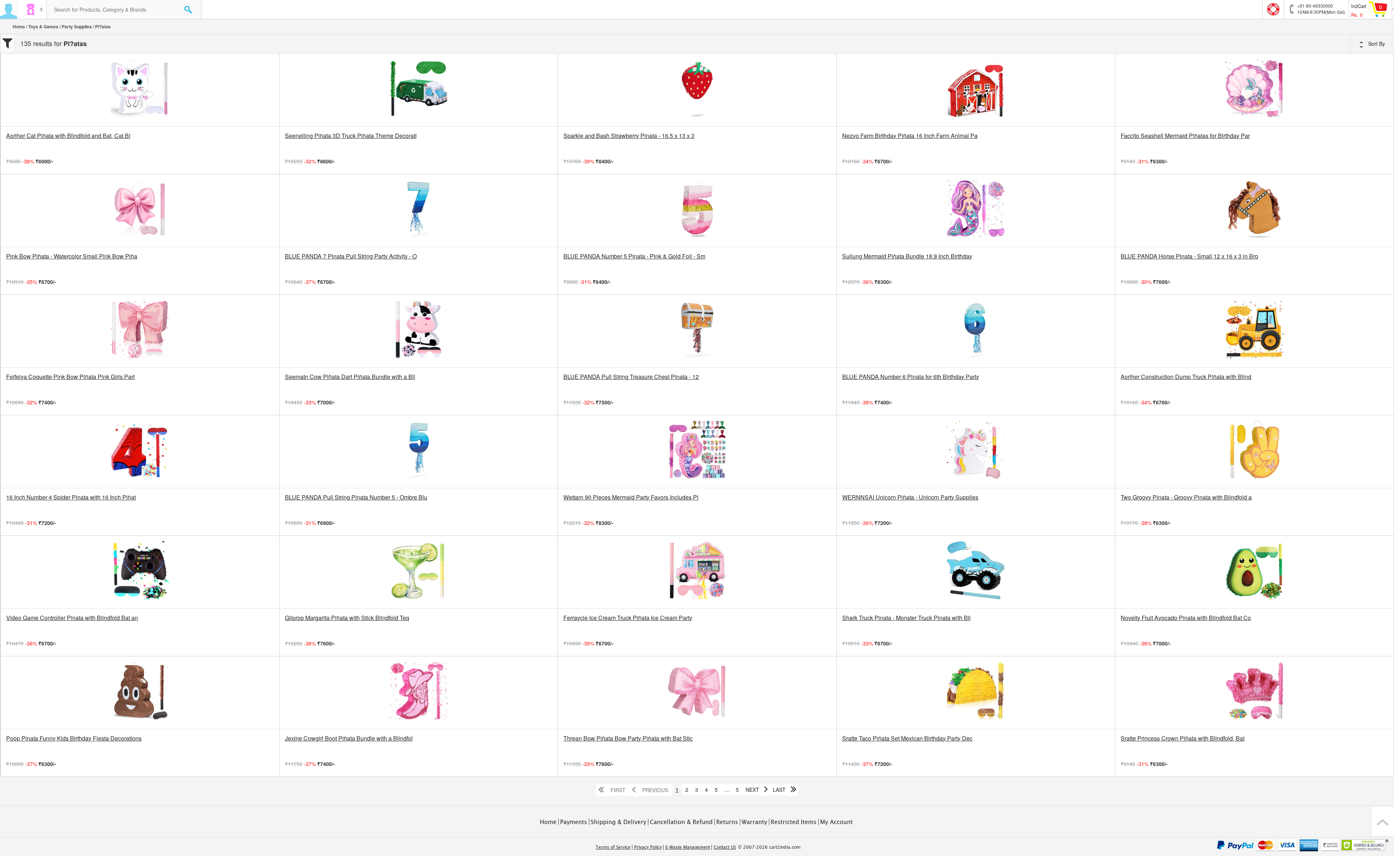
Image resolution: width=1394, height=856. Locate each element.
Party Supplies (77, 26)
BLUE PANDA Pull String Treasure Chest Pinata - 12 (631, 376)
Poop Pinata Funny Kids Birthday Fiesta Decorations (74, 738)
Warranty (754, 822)
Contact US (725, 847)
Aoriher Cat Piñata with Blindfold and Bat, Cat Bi (68, 135)
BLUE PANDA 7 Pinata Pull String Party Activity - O (351, 256)
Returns (727, 822)
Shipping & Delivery (618, 822)
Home (19, 26)
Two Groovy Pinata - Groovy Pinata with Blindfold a (1186, 497)
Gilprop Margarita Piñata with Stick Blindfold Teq (347, 617)
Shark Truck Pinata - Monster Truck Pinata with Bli (906, 617)
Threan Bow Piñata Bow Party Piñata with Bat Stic (628, 738)
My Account (836, 822)
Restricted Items (793, 822)
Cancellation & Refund (681, 822)
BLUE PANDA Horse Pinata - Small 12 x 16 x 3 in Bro (1189, 256)
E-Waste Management (687, 847)
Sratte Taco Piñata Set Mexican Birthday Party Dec (907, 738)
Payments (573, 822)
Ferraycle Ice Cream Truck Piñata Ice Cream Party (627, 617)
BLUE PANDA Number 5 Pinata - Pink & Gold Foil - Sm (634, 256)
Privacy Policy (648, 847)
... (727, 789)
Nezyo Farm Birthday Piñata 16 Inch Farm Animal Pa (910, 135)
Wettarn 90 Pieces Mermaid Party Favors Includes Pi (630, 497)
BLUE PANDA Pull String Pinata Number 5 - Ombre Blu (356, 497)
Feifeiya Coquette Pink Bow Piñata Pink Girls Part (70, 376)
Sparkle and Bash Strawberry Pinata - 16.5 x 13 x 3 (628, 135)
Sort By (1376, 43)
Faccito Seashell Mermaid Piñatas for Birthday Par (1185, 135)
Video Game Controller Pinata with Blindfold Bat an (72, 617)
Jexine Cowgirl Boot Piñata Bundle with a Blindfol (349, 738)
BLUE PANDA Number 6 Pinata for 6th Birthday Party (910, 376)
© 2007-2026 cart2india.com (769, 847)
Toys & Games (43, 26)
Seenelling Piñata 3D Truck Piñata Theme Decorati (351, 135)
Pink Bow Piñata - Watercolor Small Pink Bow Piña (71, 256)
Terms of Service (613, 847)
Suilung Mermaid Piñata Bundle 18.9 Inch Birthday (907, 256)
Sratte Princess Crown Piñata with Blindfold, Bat (1182, 738)
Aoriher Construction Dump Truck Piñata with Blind (1186, 376)
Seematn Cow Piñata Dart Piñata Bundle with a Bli (350, 376)
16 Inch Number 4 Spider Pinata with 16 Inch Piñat (71, 497)
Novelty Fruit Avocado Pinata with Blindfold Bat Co (1186, 617)
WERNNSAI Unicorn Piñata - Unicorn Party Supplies (910, 497)
